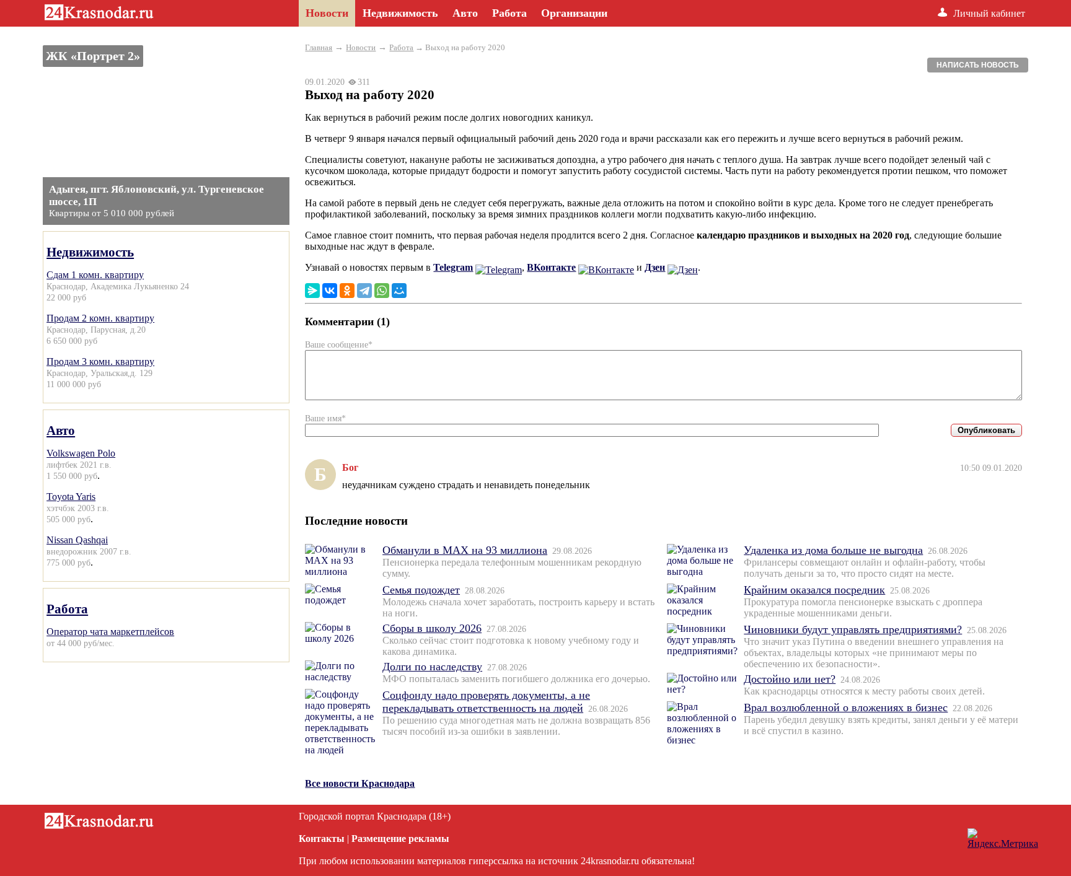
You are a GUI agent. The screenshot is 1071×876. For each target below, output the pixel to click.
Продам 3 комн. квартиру (100, 361)
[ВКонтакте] (329, 290)
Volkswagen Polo (80, 453)
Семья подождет (421, 590)
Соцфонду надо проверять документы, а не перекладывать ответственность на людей (486, 701)
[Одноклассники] (347, 290)
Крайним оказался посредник (814, 590)
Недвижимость (90, 252)
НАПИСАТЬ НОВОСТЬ (978, 65)
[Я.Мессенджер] (312, 290)
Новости (361, 47)
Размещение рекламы (400, 838)
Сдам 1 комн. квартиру (95, 274)
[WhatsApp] (381, 290)
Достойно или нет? (789, 679)
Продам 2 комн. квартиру (100, 318)
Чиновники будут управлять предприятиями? (853, 629)
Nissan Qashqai (77, 540)
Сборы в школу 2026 (432, 628)
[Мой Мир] (399, 290)
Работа (67, 609)
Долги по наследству (432, 666)
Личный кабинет (989, 13)
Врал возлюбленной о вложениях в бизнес (846, 707)
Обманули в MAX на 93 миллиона (464, 550)
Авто (60, 430)
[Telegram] (364, 290)
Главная (318, 47)
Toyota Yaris (70, 496)
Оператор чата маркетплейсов (110, 631)
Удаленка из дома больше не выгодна (833, 550)
